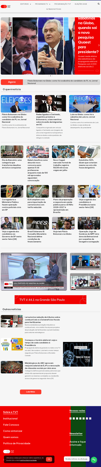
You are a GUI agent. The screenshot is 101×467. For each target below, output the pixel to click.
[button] (98, 3)
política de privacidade (28, 460)
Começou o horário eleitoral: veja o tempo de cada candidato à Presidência (41, 342)
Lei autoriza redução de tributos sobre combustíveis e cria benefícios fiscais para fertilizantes (42, 319)
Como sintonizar (12, 431)
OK (49, 459)
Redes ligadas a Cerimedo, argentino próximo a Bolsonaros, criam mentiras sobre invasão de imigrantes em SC (49, 120)
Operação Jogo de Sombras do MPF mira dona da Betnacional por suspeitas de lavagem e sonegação (89, 237)
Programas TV (41, 4)
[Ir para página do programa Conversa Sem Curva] (78, 366)
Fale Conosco (11, 425)
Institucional (10, 418)
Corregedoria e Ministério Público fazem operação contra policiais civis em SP (11, 205)
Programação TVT (62, 4)
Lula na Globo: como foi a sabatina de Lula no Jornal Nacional (82, 117)
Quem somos (10, 437)
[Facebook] (84, 418)
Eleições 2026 (81, 4)
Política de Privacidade (16, 443)
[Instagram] (77, 418)
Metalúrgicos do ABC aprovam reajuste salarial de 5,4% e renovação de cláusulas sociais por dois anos (42, 365)
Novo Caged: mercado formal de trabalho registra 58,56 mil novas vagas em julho (62, 165)
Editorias (24, 4)
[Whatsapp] (74, 418)
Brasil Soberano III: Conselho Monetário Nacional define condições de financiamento (37, 237)
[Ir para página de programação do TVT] (50, 304)
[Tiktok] (87, 418)
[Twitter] (80, 418)
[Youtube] (70, 418)
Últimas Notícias (53, 9)
